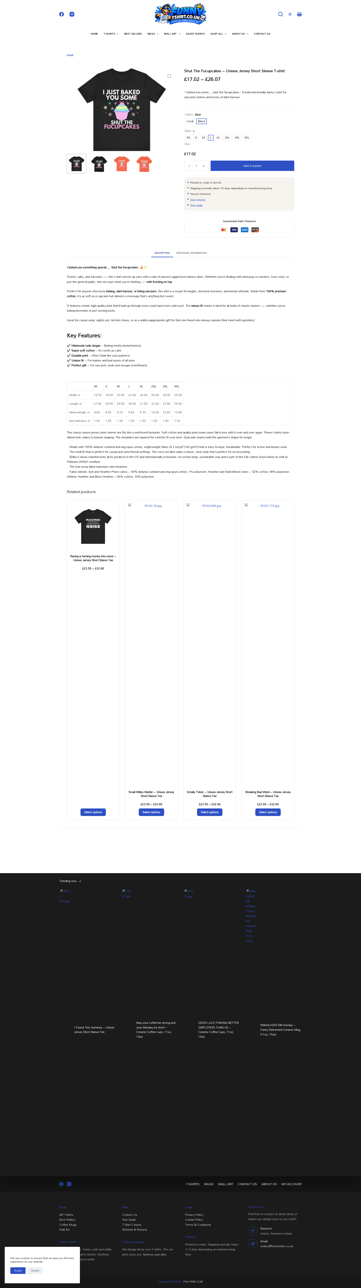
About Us (238, 33)
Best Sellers (133, 33)
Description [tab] (162, 252)
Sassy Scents (195, 33)
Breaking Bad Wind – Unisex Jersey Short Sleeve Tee (268, 794)
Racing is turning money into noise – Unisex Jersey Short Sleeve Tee (93, 558)
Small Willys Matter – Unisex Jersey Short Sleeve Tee (151, 794)
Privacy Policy (194, 1215)
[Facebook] (61, 14)
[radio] (190, 121)
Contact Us (262, 33)
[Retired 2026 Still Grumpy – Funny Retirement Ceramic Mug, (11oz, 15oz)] (251, 1030)
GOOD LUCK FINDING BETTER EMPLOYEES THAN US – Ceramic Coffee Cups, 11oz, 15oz (218, 1029)
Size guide (196, 205)
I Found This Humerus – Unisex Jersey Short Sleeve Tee (94, 1029)
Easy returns (198, 199)
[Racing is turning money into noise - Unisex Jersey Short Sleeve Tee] (93, 526)
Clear (187, 143)
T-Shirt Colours (132, 1225)
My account (291, 1184)
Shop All (216, 33)
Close (180, 654)
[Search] (280, 14)
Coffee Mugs (68, 1225)
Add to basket (252, 165)
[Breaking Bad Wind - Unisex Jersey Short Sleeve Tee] (268, 644)
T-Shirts (109, 33)
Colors (189, 114)
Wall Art (170, 33)
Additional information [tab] (191, 252)
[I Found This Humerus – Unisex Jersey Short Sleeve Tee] (65, 1030)
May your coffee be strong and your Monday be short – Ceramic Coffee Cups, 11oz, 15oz (155, 1029)
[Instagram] (72, 14)
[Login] (290, 14)
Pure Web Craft (193, 1281)
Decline (35, 1270)
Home (94, 33)
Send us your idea (154, 1254)
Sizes (188, 130)
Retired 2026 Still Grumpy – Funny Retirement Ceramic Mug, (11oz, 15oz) (280, 1030)
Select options (93, 812)
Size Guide (129, 1220)
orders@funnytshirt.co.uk (276, 1246)
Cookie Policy (194, 1220)
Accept (18, 1270)
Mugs (151, 33)
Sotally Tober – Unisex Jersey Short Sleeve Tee (209, 794)
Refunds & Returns (134, 1230)
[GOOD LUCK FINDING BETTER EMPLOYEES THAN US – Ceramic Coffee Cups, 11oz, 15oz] (189, 1030)
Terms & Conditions (198, 1225)
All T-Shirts (66, 1215)
